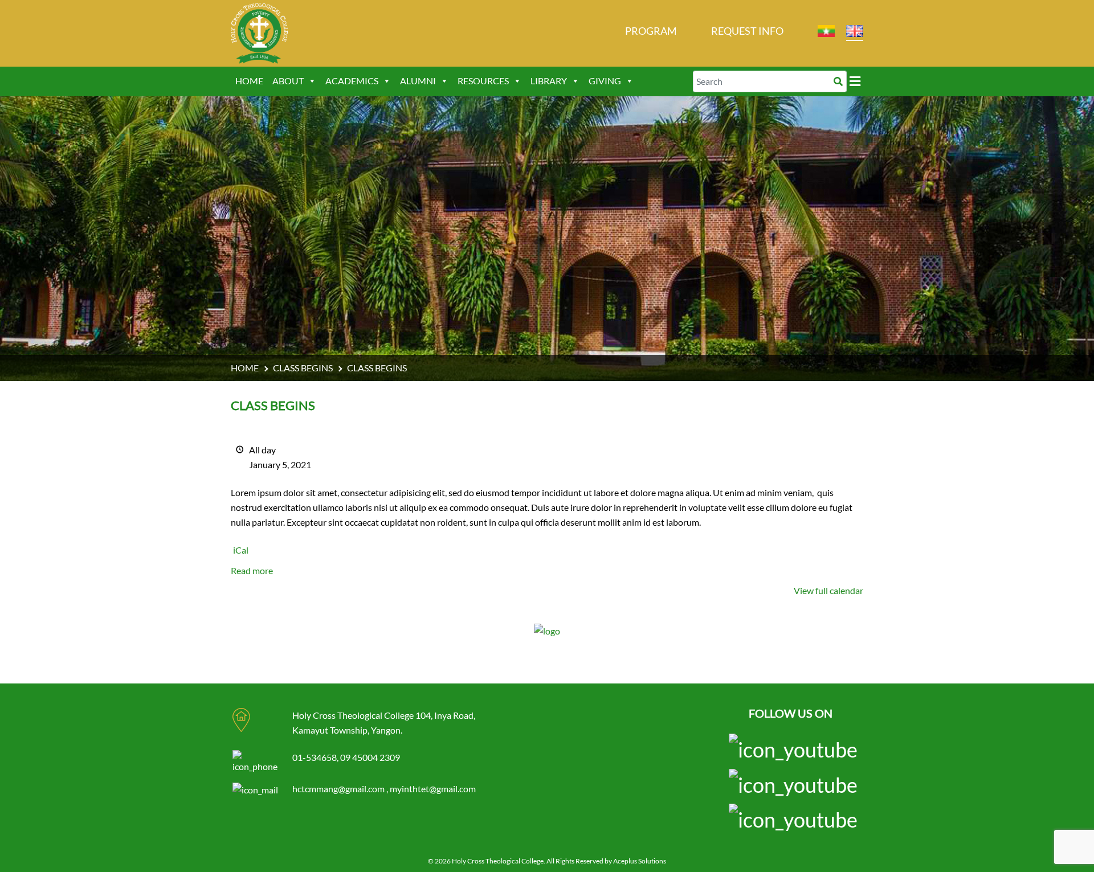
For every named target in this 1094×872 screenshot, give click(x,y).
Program (651, 30)
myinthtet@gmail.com (433, 788)
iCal (240, 550)
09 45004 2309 (370, 757)
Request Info (747, 30)
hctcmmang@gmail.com (339, 788)
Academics (351, 80)
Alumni (418, 80)
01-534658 (314, 757)
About (288, 80)
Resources (483, 80)
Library (548, 80)
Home (249, 80)
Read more (252, 570)
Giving (605, 80)
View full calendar (828, 590)
